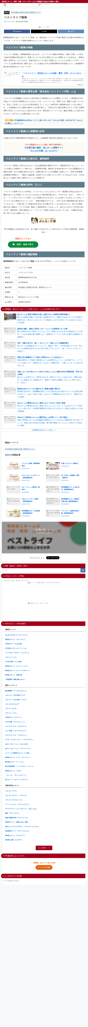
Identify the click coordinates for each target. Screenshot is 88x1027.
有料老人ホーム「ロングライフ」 (15, 835)
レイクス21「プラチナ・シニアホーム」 (17, 652)
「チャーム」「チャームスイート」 (16, 775)
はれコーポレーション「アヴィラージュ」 (18, 748)
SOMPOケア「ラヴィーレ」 (14, 717)
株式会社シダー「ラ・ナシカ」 (15, 762)
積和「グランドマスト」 (12, 813)
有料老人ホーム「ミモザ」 (13, 770)
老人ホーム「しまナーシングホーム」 (17, 779)
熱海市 (7, 12)
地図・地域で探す (25, 244)
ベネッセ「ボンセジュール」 (14, 800)
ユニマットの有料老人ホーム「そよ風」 (17, 753)
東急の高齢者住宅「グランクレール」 (17, 817)
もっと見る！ (42, 847)
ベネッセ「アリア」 (11, 791)
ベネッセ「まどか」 (11, 708)
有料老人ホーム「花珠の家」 (14, 675)
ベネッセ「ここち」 (11, 657)
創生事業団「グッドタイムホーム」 (16, 690)
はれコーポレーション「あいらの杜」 (17, 744)
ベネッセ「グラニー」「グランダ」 (16, 795)
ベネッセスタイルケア (12, 704)
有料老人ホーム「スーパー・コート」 (17, 666)
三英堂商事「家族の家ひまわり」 (15, 679)
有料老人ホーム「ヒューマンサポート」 (17, 670)
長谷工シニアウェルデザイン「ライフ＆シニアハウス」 (22, 826)
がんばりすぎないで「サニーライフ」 (17, 635)
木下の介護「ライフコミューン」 (15, 722)
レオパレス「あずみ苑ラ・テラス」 (16, 699)
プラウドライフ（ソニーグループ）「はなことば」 (21, 808)
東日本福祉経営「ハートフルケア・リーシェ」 (19, 766)
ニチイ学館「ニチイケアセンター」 (16, 730)
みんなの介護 (45, 867)
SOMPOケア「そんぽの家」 (14, 643)
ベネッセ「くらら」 (11, 713)
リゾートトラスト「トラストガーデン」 (17, 804)
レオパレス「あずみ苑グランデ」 (15, 695)
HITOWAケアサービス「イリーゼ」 (16, 648)
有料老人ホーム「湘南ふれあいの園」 (17, 822)
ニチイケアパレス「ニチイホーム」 (16, 726)
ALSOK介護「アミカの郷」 (14, 661)
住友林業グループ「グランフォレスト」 (17, 831)
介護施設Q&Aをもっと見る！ (43, 430)
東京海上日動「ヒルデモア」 (14, 840)
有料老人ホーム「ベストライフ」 (15, 639)
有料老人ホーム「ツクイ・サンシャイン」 (18, 757)
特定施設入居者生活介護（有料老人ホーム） (27, 12)
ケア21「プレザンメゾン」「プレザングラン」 (20, 739)
